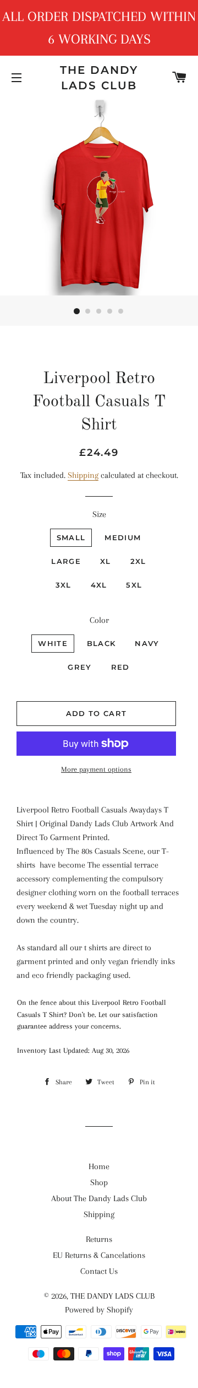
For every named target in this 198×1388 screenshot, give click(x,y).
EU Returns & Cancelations (99, 1255)
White (53, 643)
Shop (99, 1182)
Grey (79, 667)
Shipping (83, 475)
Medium (123, 537)
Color (99, 620)
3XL (64, 584)
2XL (138, 561)
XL (105, 561)
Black (101, 643)
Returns (99, 1239)
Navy (147, 643)
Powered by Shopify (99, 1310)
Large (66, 561)
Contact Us (99, 1271)
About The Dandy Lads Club (99, 1198)
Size (99, 514)
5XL (134, 584)
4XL (99, 584)
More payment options (96, 769)
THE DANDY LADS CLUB (99, 77)
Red (120, 667)
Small (71, 537)
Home (99, 1166)
